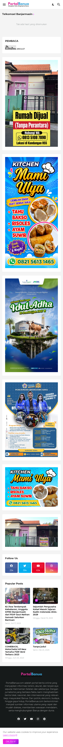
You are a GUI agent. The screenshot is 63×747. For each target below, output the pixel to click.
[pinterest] (44, 719)
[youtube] (31, 719)
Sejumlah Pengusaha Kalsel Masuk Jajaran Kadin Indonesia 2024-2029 (45, 610)
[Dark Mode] (53, 4)
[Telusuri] (59, 4)
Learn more (9, 735)
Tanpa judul (39, 646)
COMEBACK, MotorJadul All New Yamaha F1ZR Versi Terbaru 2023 (15, 650)
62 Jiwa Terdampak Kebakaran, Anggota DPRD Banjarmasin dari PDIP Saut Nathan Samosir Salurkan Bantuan (17, 613)
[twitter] (25, 719)
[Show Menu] (4, 4)
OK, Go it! (11, 741)
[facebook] (18, 719)
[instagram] (37, 719)
